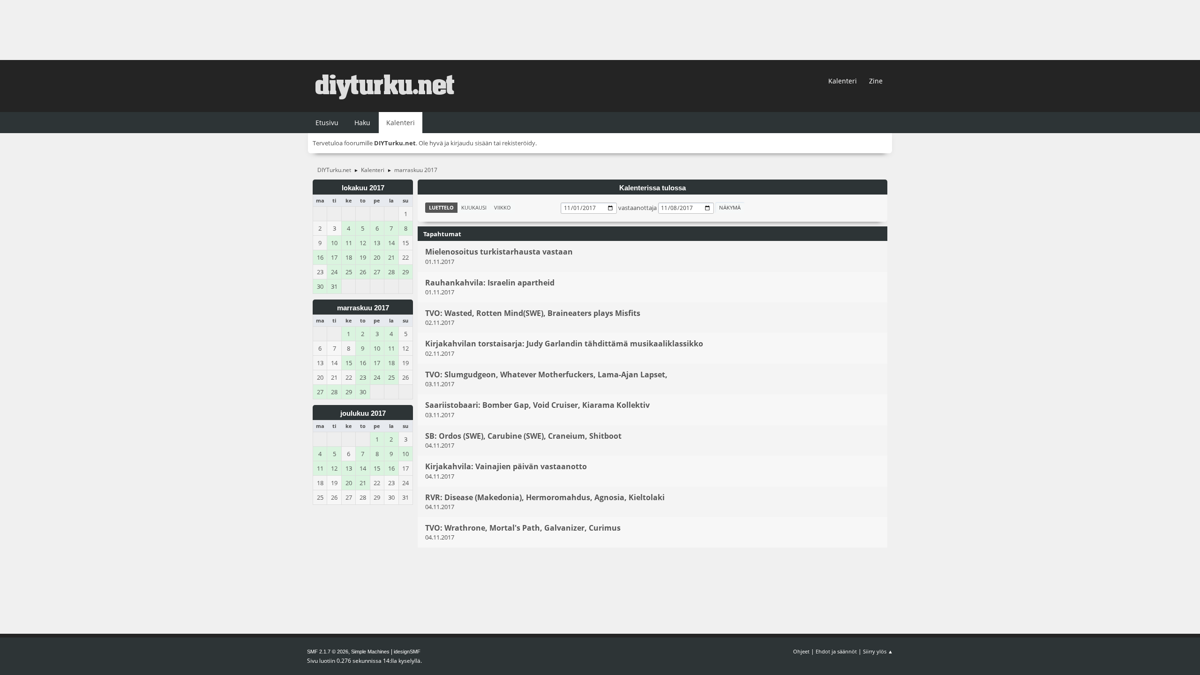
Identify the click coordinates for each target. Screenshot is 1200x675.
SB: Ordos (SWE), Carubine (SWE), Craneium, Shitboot (523, 436)
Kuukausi (474, 207)
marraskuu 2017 (363, 308)
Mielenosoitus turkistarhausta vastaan (499, 252)
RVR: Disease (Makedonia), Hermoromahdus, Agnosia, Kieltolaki (545, 497)
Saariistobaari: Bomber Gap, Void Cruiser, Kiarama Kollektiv (537, 405)
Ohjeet (801, 651)
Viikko (502, 207)
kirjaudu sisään (471, 143)
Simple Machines (370, 651)
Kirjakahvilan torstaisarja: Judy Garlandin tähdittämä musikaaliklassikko (564, 344)
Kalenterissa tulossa (652, 188)
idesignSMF (407, 651)
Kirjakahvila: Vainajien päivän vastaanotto (506, 467)
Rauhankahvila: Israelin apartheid (490, 283)
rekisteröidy (518, 143)
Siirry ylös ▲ (878, 651)
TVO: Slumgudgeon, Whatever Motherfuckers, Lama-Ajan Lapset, (546, 374)
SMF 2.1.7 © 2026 (327, 651)
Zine (876, 80)
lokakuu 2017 (363, 188)
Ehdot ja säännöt (836, 651)
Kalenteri (842, 80)
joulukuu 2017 (363, 413)
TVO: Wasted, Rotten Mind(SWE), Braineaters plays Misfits (532, 313)
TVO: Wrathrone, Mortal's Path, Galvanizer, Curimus (523, 528)
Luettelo (441, 207)
